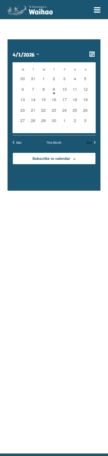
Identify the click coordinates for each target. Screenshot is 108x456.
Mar (19, 142)
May (89, 142)
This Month (54, 142)
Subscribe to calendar (51, 158)
